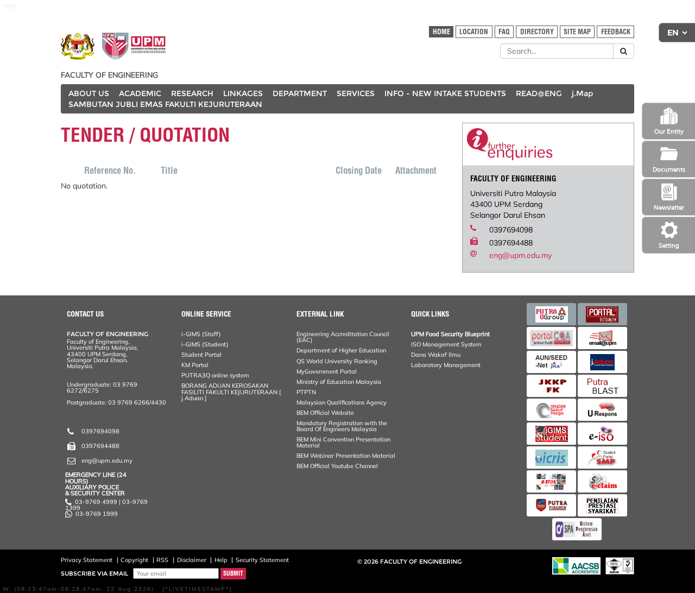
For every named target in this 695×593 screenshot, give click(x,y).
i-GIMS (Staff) (201, 334)
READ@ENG (539, 93)
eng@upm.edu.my (520, 255)
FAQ (504, 32)
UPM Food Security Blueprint (450, 334)
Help (221, 560)
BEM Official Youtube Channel (337, 466)
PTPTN (306, 392)
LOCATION (473, 32)
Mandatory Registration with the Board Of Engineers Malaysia (341, 426)
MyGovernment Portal (326, 371)
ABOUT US (88, 93)
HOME (441, 32)
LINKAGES (243, 93)
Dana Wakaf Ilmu (435, 354)
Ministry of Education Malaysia (338, 382)
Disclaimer (191, 560)
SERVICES (356, 93)
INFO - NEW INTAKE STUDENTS (445, 93)
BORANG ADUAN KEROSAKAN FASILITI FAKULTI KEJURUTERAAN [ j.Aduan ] (231, 391)
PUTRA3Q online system (215, 375)
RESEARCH (192, 93)
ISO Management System (446, 344)
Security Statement (262, 560)
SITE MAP (577, 32)
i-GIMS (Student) (205, 344)
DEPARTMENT (300, 93)
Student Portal (201, 354)
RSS (162, 560)
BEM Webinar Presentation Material (345, 455)
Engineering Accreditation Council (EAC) (342, 337)
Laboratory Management (446, 365)
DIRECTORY (537, 32)
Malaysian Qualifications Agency (341, 402)
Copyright (134, 560)
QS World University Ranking (336, 361)
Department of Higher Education (341, 350)
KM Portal (194, 365)
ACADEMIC (140, 93)
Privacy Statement (86, 560)
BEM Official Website (325, 413)
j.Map (582, 93)
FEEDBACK (615, 32)
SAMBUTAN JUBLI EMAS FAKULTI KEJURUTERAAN (165, 104)
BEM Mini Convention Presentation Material (343, 442)
